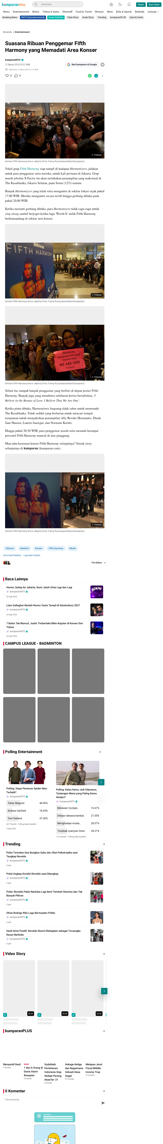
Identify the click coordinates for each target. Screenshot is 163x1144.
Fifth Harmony (29, 168)
